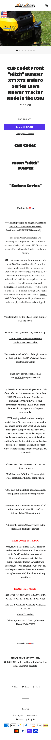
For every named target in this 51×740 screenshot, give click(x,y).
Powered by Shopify (25, 719)
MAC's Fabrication (29, 715)
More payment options (25, 134)
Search (25, 709)
